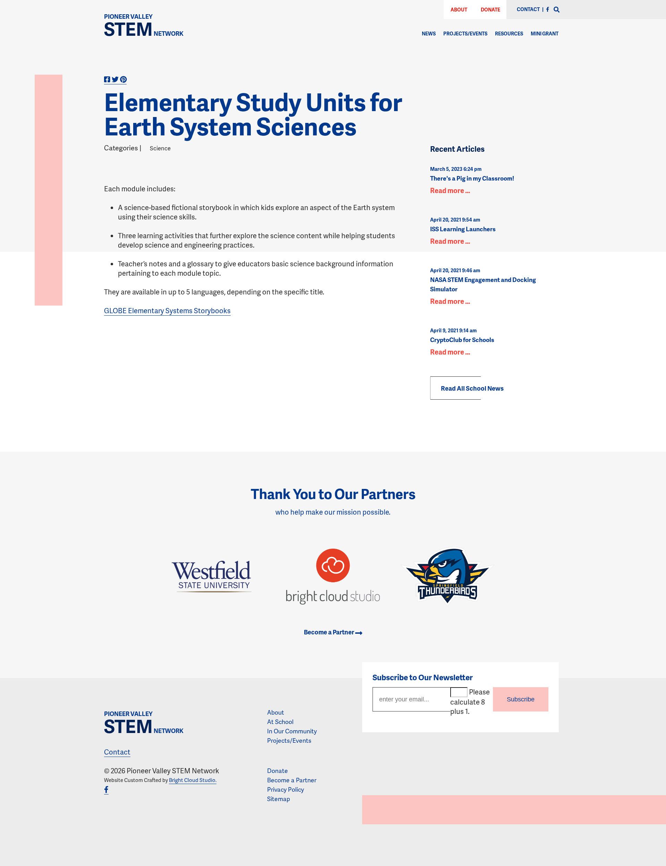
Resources (509, 33)
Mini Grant (544, 33)
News (429, 33)
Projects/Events (465, 33)
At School (280, 721)
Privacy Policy (285, 789)
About (459, 9)
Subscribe (521, 699)
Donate (490, 9)
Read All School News (472, 388)
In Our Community (292, 731)
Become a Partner (329, 631)
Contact (117, 752)
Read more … (450, 190)
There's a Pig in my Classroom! (472, 178)
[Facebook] (547, 9)
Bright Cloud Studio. (192, 780)
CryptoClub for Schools (462, 339)
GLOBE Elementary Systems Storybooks (167, 310)
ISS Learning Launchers (463, 229)
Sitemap (278, 798)
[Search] (557, 10)
